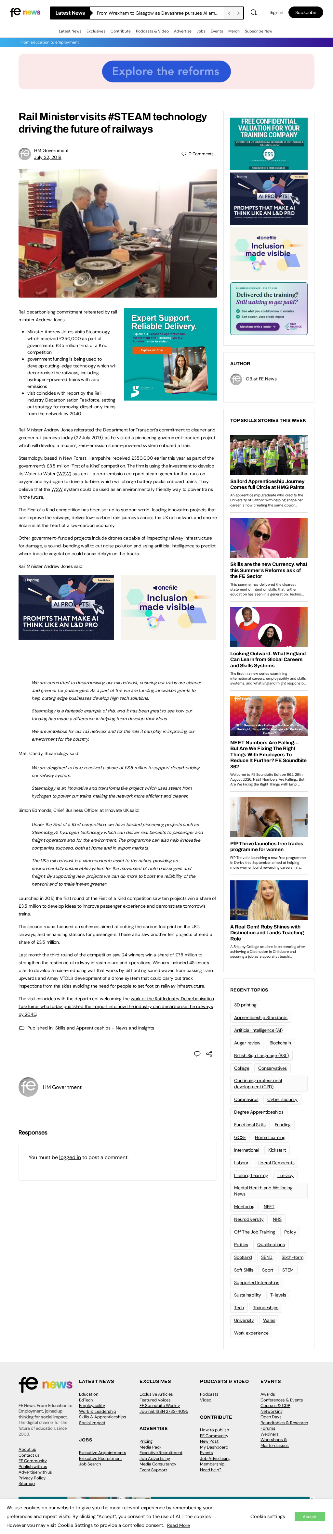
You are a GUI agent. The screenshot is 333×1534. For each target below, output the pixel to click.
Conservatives (272, 1068)
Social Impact (92, 1422)
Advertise (183, 31)
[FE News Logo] (25, 11)
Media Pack (151, 1447)
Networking (271, 1411)
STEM (288, 1270)
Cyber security (282, 1099)
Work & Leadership (97, 1411)
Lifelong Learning (251, 1175)
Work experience (251, 1333)
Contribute (121, 31)
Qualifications (271, 1244)
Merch (234, 31)
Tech (239, 1307)
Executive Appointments (102, 1452)
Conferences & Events (281, 1400)
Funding (283, 1125)
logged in (70, 1157)
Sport (267, 1270)
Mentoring (244, 1206)
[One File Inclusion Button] (168, 636)
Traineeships (265, 1307)
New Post (209, 1441)
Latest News (70, 31)
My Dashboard (214, 1447)
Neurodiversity (249, 1219)
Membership (212, 1464)
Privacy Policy (32, 1478)
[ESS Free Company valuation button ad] (269, 143)
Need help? (210, 1470)
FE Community (33, 1461)
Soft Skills (243, 1270)
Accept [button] (310, 1516)
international (246, 1150)
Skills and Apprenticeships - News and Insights (104, 1028)
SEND (267, 1257)
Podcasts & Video (152, 31)
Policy (290, 1232)
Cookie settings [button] (267, 1516)
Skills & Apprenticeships (102, 1417)
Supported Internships (256, 1282)
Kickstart (277, 1150)
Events (217, 31)
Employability (92, 1405)
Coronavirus (246, 1099)
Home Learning (270, 1137)
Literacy (285, 1175)
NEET (269, 1206)
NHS (277, 1219)
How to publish (214, 1430)
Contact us (29, 1455)
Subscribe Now (258, 31)
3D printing (245, 1005)
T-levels (278, 1295)
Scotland (243, 1257)
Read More (178, 1525)
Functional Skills (250, 1125)
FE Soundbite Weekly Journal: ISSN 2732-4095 (164, 1408)
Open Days (271, 1417)
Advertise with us (35, 1472)
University (244, 1320)
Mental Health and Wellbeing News (263, 1191)
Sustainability (247, 1295)
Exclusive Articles (156, 1394)
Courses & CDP (275, 1405)
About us (27, 1449)
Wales (269, 1320)
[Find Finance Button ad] (269, 308)
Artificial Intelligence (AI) (258, 1030)
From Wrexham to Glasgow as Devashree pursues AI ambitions (160, 13)
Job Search (90, 1464)
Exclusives (96, 31)
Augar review (247, 1043)
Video (205, 1400)
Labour (241, 1163)
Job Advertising (155, 1458)
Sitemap (27, 1483)
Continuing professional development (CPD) (258, 1084)
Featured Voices (155, 1400)
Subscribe (305, 12)
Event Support (153, 1470)
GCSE (240, 1137)
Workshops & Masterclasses (274, 1442)
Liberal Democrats (276, 1163)
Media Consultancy (158, 1464)
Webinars (269, 1434)
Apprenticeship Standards (260, 1017)
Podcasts (209, 1394)
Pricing (146, 1441)
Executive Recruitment (100, 1458)
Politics (241, 1244)
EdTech (86, 1400)
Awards (267, 1394)
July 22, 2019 (47, 157)
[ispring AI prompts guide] (66, 636)
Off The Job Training (254, 1232)
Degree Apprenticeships (259, 1112)
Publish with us (33, 1466)
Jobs (201, 31)
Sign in (276, 12)
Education (88, 1394)
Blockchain (280, 1043)
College (241, 1068)
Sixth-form (292, 1257)
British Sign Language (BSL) (261, 1055)
